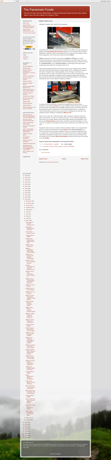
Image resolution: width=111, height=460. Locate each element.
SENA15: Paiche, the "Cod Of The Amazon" (30, 262)
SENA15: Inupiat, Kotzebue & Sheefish (30, 334)
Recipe (56, 146)
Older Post (84, 159)
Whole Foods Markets (61, 136)
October (28, 205)
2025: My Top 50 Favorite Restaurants (28, 120)
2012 (26, 427)
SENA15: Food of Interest (30, 285)
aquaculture (46, 146)
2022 (26, 184)
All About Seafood (27, 103)
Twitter (24, 55)
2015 (26, 199)
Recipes (47, 138)
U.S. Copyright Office (79, 445)
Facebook (25, 57)
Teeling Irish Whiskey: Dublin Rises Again (30, 368)
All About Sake (26, 101)
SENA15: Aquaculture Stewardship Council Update (30, 250)
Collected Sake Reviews (29, 143)
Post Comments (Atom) (52, 162)
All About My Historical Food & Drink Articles (28, 90)
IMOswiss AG (67, 112)
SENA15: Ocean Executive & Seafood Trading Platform (30, 297)
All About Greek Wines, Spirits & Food (29, 87)
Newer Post (43, 159)
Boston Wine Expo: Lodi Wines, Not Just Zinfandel (30, 392)
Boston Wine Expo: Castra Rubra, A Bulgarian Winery (30, 401)
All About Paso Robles (28, 96)
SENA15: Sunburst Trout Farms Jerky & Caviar (30, 346)
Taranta (65, 129)
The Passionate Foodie (39, 9)
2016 (26, 197)
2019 (26, 190)
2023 (26, 182)
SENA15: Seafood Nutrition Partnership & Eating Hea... (30, 362)
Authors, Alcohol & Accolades (27, 141)
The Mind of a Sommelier (26, 137)
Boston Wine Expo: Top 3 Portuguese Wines (30, 407)
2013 (26, 424)
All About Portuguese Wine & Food (28, 99)
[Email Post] (62, 144)
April (27, 218)
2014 (26, 422)
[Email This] (65, 144)
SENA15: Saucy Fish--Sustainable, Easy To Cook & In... (30, 274)
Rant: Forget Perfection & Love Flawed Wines (29, 413)
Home (64, 159)
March (28, 220)
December (29, 201)
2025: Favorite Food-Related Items (28, 123)
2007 (26, 437)
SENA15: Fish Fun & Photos (30, 292)
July (27, 211)
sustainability (71, 146)
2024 (26, 180)
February (28, 417)
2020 (26, 188)
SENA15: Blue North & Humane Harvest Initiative (30, 309)
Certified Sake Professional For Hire (28, 30)
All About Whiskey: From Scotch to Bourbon (29, 108)
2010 (26, 431)
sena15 (65, 146)
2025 (26, 177)
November (29, 203)
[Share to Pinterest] (71, 144)
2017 (26, 195)
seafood (60, 146)
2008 (26, 435)
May (27, 216)
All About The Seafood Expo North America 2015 (30, 240)
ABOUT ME (26, 23)
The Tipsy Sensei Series (29, 33)
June (27, 214)
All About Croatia (27, 81)
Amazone (56, 106)
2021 (26, 186)
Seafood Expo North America (54, 51)
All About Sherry (27, 105)
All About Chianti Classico (27, 78)
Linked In (25, 58)
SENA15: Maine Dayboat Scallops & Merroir (30, 303)
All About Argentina (28, 66)
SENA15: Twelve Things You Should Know (30, 321)
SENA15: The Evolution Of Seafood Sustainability (30, 256)
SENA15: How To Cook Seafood (30, 289)
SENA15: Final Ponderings (29, 245)
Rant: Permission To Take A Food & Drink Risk (30, 387)
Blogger (59, 453)
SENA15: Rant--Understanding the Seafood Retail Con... (30, 280)
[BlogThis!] (66, 144)
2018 (26, 192)
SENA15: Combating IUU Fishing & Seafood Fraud (30, 267)
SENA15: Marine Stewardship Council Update (30, 329)
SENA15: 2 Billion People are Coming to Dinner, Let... (30, 315)
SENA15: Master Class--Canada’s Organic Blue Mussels (30, 351)
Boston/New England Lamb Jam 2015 (30, 228)
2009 (26, 433)
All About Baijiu (26, 68)
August (28, 209)
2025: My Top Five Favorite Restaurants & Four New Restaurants (29, 116)
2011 (26, 429)
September (29, 207)
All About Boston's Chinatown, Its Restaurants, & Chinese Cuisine (29, 72)
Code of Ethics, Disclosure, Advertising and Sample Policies (29, 26)
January (28, 420)
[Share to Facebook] (69, 144)
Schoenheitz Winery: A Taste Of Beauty (30, 382)
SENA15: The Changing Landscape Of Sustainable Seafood (30, 340)
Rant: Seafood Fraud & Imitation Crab (30, 224)
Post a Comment (45, 152)
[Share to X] (68, 144)
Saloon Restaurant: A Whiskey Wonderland (30, 377)
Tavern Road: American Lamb (30, 232)
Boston (52, 146)
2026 (26, 175)
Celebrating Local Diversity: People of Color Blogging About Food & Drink (28, 147)
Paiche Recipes (50, 121)
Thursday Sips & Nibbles (30, 236)
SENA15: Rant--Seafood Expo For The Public (30, 357)
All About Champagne (28, 76)
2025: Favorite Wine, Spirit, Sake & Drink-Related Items (28, 130)
